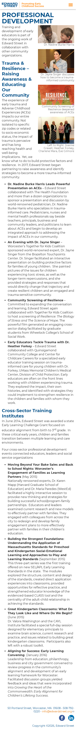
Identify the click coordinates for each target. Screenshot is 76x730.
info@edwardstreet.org (57, 711)
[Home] (23, 5)
